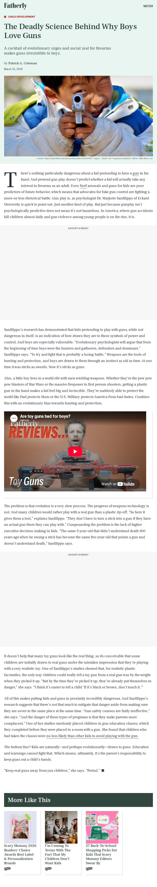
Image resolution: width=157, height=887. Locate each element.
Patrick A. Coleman (22, 63)
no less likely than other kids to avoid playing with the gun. (92, 736)
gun (136, 173)
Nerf (83, 185)
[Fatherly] (15, 6)
